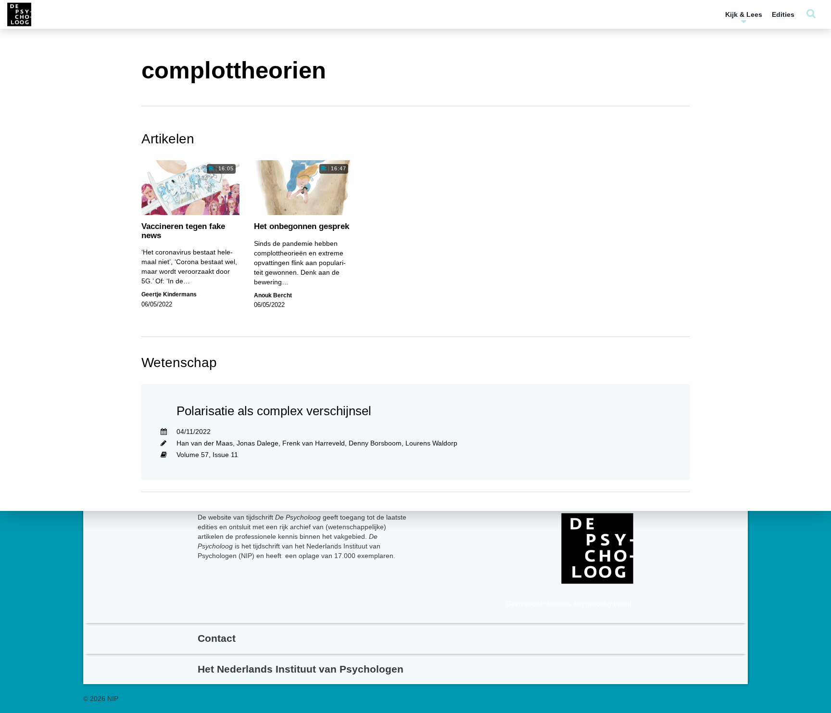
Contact (217, 638)
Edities (783, 14)
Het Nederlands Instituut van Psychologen (300, 669)
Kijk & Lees (743, 14)
